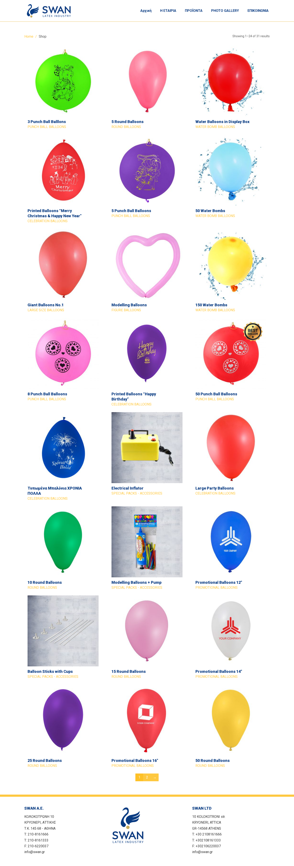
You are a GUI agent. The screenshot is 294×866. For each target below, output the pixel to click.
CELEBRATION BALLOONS (48, 221)
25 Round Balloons (45, 760)
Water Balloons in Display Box (222, 121)
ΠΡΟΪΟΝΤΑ (194, 11)
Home (28, 36)
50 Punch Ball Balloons (216, 394)
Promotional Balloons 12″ (218, 582)
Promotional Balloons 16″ (134, 760)
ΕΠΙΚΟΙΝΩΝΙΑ (258, 11)
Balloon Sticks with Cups (50, 671)
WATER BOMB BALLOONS (215, 127)
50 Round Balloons (212, 760)
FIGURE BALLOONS (126, 310)
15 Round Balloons (128, 671)
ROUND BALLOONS (126, 127)
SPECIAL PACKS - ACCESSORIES (136, 493)
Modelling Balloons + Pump (136, 582)
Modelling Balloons (129, 305)
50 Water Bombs (210, 210)
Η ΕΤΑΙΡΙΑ (168, 11)
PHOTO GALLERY (225, 11)
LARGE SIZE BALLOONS (46, 310)
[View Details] (63, 81)
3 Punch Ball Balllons (47, 121)
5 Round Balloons (127, 121)
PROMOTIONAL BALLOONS (216, 588)
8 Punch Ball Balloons (47, 394)
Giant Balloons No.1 (46, 305)
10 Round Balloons (45, 582)
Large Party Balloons (214, 488)
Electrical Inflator (127, 488)
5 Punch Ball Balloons (131, 210)
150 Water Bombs (211, 305)
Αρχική (146, 11)
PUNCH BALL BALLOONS (47, 127)
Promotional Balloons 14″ (218, 671)
